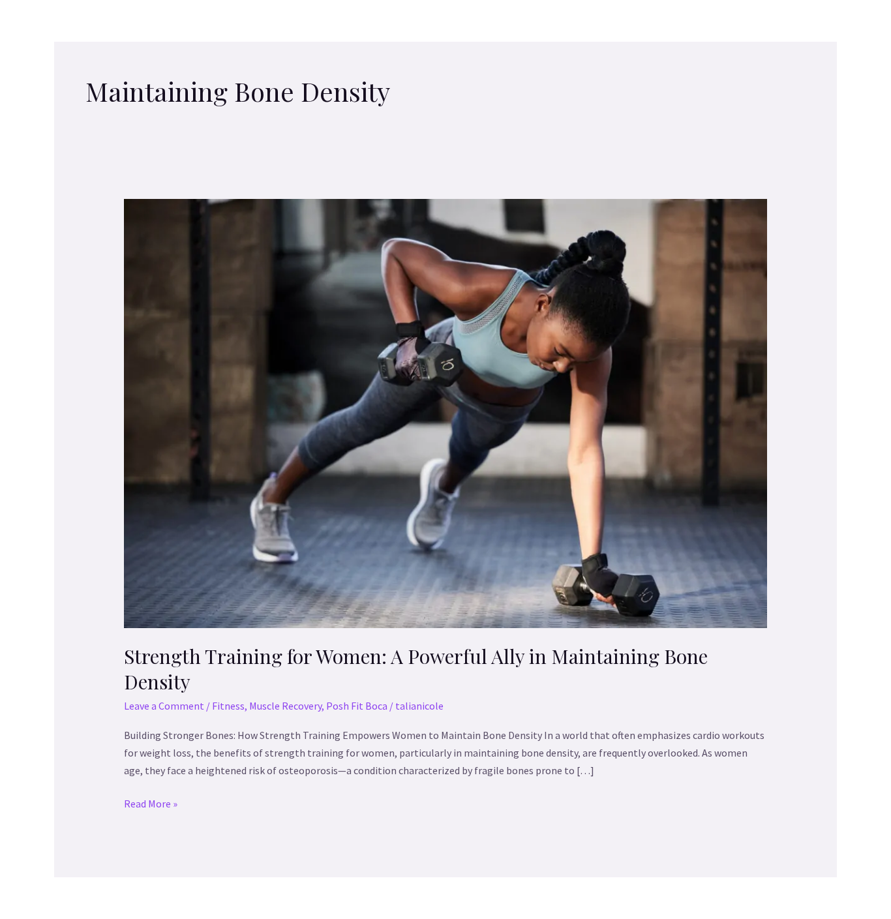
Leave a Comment (164, 705)
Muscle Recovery (285, 705)
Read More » (150, 802)
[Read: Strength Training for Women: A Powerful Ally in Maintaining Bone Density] (446, 412)
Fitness (228, 705)
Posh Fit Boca (356, 705)
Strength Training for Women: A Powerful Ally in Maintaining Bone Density (416, 669)
